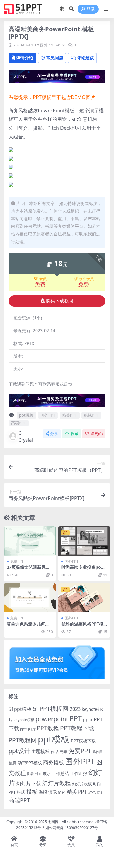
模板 (31, 791)
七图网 (53, 821)
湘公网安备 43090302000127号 (71, 827)
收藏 (74, 433)
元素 (63, 751)
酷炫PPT (91, 415)
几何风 (97, 751)
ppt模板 (26, 415)
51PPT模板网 (50, 708)
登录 (90, 9)
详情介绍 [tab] (24, 57)
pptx (87, 719)
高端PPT (18, 423)
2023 (75, 709)
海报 (43, 792)
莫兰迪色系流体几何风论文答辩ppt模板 (28, 626)
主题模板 (40, 751)
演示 (52, 792)
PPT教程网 (22, 740)
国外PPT (47, 45)
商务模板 (53, 762)
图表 (30, 773)
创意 (12, 762)
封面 (38, 773)
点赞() (96, 433)
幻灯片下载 (28, 783)
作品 (55, 751)
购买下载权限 (59, 300)
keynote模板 (24, 720)
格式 (21, 792)
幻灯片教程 (56, 783)
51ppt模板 (20, 709)
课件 (100, 792)
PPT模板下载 (83, 741)
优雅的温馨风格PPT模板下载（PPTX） (82, 626)
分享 (54, 433)
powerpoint (52, 718)
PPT (75, 718)
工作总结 (60, 773)
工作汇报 (78, 773)
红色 (92, 792)
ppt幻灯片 (28, 729)
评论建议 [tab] (85, 57)
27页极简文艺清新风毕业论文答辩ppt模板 (28, 569)
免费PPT (17, 561)
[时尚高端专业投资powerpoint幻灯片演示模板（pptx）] (84, 540)
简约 (61, 792)
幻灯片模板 (82, 783)
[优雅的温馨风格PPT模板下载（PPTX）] (84, 597)
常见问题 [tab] (54, 57)
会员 (43, 279)
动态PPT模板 (30, 762)
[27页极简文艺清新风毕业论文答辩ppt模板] (30, 540)
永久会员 (86, 279)
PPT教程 (48, 728)
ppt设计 (19, 751)
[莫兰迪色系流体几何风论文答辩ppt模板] (30, 597)
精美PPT (69, 415)
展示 (47, 773)
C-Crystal (26, 436)
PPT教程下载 (77, 728)
